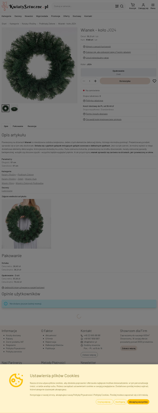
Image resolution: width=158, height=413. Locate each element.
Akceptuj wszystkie (138, 401)
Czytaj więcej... (105, 401)
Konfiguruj (120, 401)
